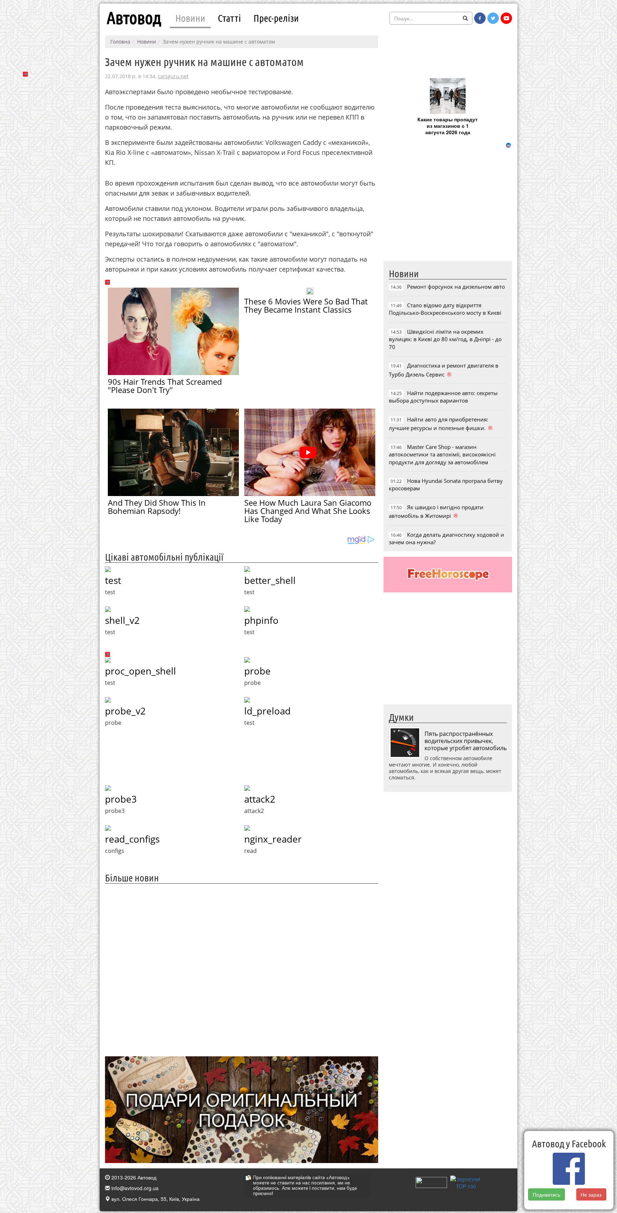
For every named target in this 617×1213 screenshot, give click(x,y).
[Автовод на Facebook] (480, 18)
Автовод (134, 18)
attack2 (259, 799)
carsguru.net (173, 76)
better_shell (270, 580)
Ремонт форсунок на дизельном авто (456, 286)
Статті (229, 18)
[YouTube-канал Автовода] (506, 18)
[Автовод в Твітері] (493, 18)
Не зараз (591, 1194)
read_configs (132, 839)
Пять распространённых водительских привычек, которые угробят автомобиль (466, 741)
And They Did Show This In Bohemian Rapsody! (157, 506)
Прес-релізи (276, 18)
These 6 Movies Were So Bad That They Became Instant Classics (306, 305)
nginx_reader (273, 839)
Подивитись (546, 1194)
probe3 (121, 799)
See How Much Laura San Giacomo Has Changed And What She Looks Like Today (307, 510)
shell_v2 (122, 620)
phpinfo (261, 620)
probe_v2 (125, 711)
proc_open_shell (140, 671)
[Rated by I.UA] (431, 1181)
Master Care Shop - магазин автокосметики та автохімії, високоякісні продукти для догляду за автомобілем (442, 454)
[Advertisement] (241, 969)
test (113, 580)
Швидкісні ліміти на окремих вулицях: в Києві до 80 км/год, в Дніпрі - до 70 (445, 339)
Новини (190, 18)
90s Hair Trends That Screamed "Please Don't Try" (165, 385)
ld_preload (267, 711)
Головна (120, 41)
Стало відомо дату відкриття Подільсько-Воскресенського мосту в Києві (445, 309)
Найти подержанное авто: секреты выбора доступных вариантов (443, 396)
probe (257, 671)
